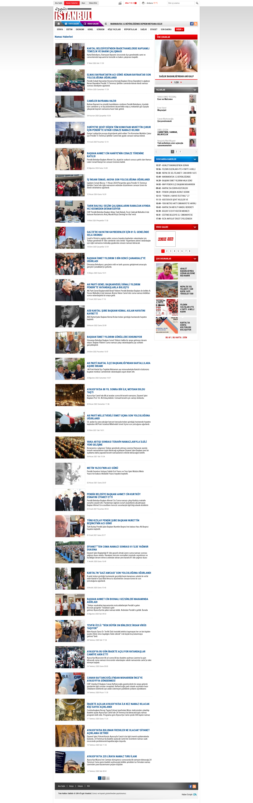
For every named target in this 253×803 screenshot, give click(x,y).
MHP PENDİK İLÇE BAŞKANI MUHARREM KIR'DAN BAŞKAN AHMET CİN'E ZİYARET (175, 186)
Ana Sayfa (58, 3)
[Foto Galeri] (72, 23)
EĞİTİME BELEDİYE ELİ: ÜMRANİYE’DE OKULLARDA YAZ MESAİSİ (174, 216)
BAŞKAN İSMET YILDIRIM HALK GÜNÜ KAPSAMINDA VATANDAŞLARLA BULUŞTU (174, 182)
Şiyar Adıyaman (168, 109)
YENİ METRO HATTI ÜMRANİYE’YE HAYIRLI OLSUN (176, 205)
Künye (71, 786)
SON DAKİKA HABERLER (166, 159)
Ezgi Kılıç (170, 131)
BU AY (168, 337)
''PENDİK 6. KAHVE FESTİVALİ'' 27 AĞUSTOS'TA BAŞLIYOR (172, 197)
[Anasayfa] (59, 23)
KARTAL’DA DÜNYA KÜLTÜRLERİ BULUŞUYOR (172, 190)
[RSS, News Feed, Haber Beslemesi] (195, 23)
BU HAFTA (177, 337)
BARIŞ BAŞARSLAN (165, 142)
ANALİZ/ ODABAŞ (169, 99)
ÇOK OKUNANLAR (163, 259)
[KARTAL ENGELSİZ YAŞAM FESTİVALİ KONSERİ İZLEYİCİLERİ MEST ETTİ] (166, 239)
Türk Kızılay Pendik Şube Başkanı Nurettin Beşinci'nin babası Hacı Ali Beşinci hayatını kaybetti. (117, 524)
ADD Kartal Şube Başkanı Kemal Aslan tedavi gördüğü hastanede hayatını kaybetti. (117, 314)
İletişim (80, 786)
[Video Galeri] (91, 23)
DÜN (185, 337)
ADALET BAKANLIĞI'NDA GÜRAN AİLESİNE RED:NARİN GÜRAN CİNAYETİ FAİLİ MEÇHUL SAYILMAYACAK (187, 272)
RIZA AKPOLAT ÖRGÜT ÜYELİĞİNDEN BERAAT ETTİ (174, 220)
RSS (88, 786)
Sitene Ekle (93, 3)
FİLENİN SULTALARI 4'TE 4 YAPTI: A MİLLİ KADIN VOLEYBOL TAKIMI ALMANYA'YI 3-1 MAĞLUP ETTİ (187, 308)
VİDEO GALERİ (162, 227)
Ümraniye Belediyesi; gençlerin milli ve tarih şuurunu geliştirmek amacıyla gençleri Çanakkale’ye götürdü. (117, 262)
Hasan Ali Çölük (168, 120)
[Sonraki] (108, 778)
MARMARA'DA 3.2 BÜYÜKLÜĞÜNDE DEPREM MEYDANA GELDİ (173, 178)
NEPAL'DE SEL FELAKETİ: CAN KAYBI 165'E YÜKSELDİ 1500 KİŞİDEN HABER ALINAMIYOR (176, 175)
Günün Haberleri (72, 3)
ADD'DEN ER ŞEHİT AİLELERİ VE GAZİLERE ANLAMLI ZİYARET (172, 201)
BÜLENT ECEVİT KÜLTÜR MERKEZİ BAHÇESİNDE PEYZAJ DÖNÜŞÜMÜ (172, 213)
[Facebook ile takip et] (192, 23)
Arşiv (83, 3)
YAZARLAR (160, 90)
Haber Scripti (187, 794)
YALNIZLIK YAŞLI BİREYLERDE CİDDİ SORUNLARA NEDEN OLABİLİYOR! (176, 77)
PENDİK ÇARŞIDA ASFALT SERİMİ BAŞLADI (172, 194)
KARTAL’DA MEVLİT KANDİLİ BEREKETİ (175, 207)
